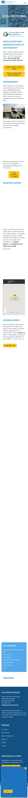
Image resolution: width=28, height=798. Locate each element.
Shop (4, 668)
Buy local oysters (12, 260)
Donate (3, 742)
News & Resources (7, 736)
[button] (26, 728)
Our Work (4, 729)
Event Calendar (8, 665)
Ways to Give (7, 654)
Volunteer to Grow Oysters (11, 660)
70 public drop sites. (18, 339)
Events (3, 746)
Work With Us (7, 657)
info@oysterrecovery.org (9, 705)
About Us (4, 739)
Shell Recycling (8, 662)
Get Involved (5, 732)
